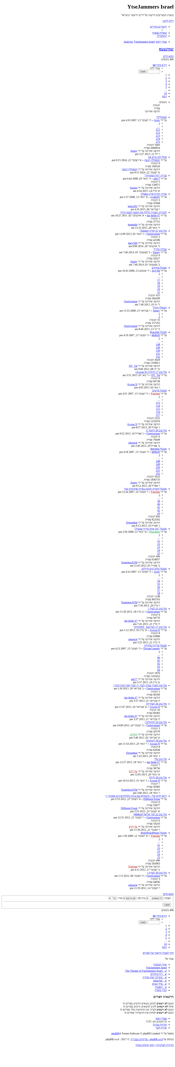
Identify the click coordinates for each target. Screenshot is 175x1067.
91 (158, 660)
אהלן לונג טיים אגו (157, 157)
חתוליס (133, 734)
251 (158, 470)
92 (158, 663)
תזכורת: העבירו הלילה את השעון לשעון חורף (143, 212)
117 (158, 415)
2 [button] (166, 77)
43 (158, 513)
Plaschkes (154, 531)
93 (158, 666)
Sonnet (133, 187)
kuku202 (132, 206)
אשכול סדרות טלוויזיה (155, 645)
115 (158, 408)
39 (158, 501)
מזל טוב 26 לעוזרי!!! (156, 703)
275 (158, 141)
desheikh (132, 224)
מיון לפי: (140, 898)
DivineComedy (151, 648)
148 (158, 344)
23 (158, 547)
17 (158, 279)
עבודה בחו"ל (160, 249)
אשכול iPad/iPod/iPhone (154, 832)
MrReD (156, 335)
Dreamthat (131, 522)
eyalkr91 (155, 197)
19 (158, 286)
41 (158, 507)
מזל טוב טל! (160, 759)
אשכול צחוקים (159, 267)
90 (158, 657)
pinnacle (132, 442)
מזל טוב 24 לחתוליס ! (156, 722)
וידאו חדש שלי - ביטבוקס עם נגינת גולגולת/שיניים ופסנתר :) (136, 795)
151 (158, 353)
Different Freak (151, 799)
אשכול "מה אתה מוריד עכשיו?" (150, 528)
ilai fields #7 (153, 215)
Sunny (133, 150)
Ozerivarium (153, 233)
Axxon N (132, 384)
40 (158, 504)
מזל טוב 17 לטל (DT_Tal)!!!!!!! (150, 627)
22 (158, 544)
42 (158, 510)
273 (158, 135)
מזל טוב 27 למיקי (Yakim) (153, 230)
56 (158, 587)
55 (158, 584)
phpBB (115, 1033)
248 (158, 461)
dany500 (132, 243)
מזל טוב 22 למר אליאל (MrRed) (150, 814)
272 (158, 132)
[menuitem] (159, 32)
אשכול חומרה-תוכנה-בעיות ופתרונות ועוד (145, 488)
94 (158, 670)
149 (158, 347)
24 (158, 550)
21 (158, 292)
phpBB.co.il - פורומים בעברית (147, 1039)
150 (158, 350)
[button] (160, 65)
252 (158, 473)
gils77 (156, 178)
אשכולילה (162, 117)
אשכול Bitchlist (158, 448)
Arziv (157, 120)
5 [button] (166, 87)
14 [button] (165, 93)
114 (158, 405)
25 (158, 553)
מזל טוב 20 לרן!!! (158, 777)
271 (158, 129)
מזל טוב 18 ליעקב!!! (156, 740)
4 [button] (166, 84)
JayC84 (156, 270)
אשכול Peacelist (158, 332)
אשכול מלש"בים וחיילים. (154, 568)
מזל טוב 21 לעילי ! (157, 608)
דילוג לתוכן (168, 20)
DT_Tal (133, 365)
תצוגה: (167, 898)
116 (158, 412)
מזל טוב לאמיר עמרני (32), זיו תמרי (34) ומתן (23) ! (140, 685)
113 (158, 402)
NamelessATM (129, 562)
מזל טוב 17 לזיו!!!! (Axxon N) (151, 372)
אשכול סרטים (159, 390)
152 (158, 356)
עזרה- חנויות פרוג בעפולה (154, 193)
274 (158, 138)
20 (158, 289)
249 (158, 464)
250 (158, 467)
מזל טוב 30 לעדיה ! (157, 872)
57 (158, 590)
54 (158, 580)
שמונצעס (166, 49)
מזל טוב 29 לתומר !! (156, 430)
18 (158, 283)
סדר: (119, 898)
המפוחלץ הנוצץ (152, 160)
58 (158, 593)
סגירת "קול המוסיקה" (155, 175)
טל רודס (133, 771)
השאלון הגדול (160, 307)
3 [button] (166, 81)
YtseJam (155, 393)
